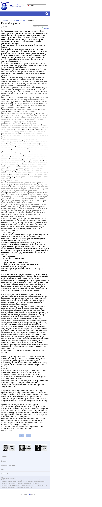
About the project (8, 465)
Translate (46, 28)
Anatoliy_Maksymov (19, 20)
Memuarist (4, 20)
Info (2, 469)
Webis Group (23, 494)
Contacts (4, 474)
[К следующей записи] (28, 435)
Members (10, 20)
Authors (4, 457)
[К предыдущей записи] (21, 435)
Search (4, 461)
